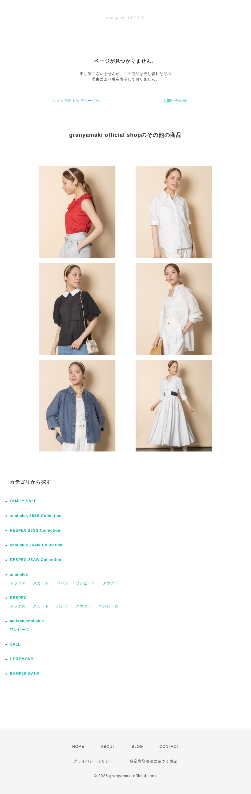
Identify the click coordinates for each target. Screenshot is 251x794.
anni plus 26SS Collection (36, 516)
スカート (41, 583)
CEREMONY (22, 659)
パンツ (62, 583)
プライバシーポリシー (93, 761)
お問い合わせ (175, 101)
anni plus (19, 574)
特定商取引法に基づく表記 (154, 761)
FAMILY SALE (23, 501)
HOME (78, 746)
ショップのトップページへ (76, 101)
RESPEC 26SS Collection (35, 530)
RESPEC (18, 598)
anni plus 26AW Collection (36, 545)
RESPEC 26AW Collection (35, 560)
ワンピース (86, 583)
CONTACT (169, 746)
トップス (18, 583)
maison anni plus (27, 621)
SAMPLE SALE (24, 674)
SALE (15, 644)
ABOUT (108, 746)
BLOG (137, 746)
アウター (111, 583)
